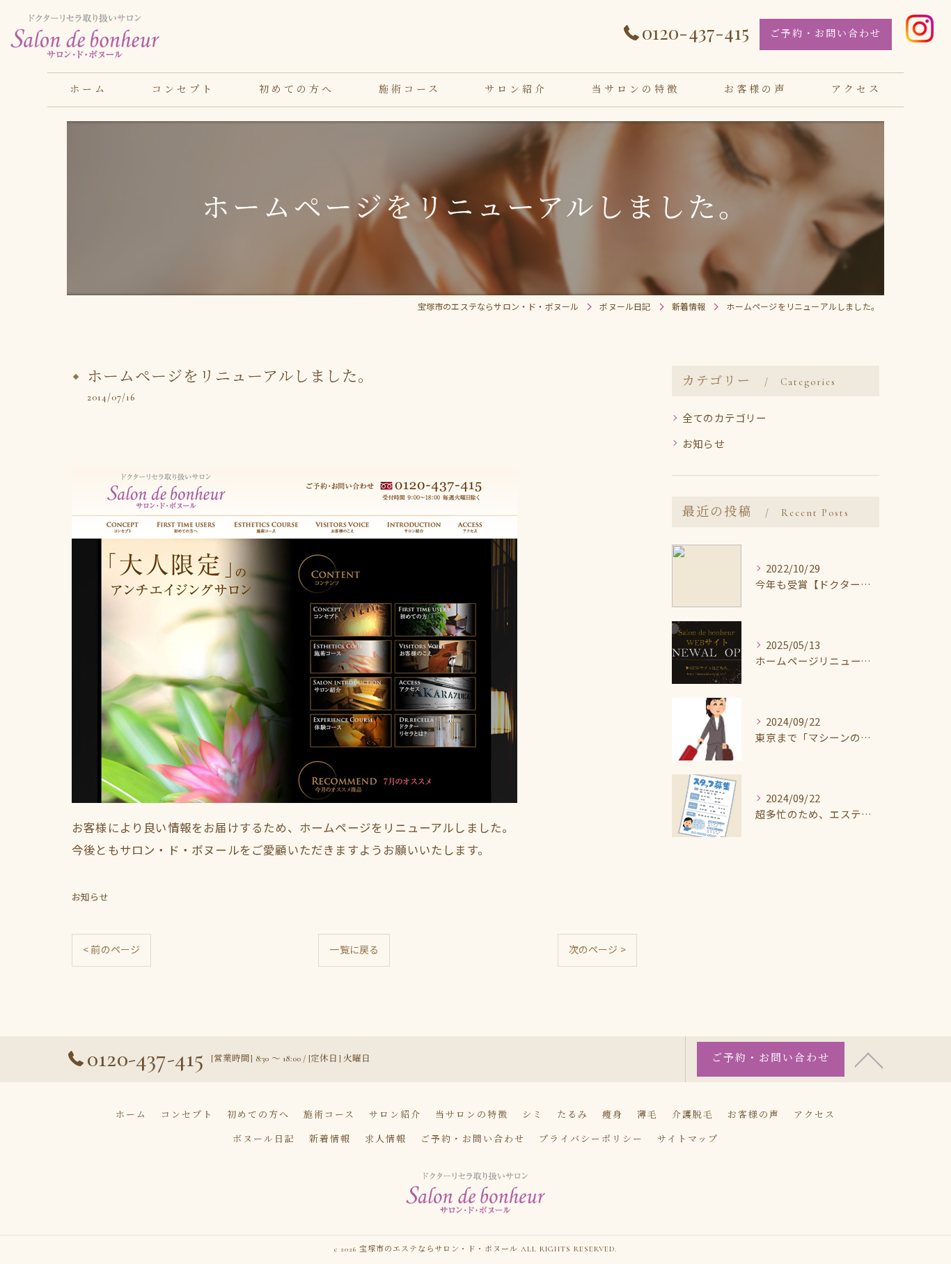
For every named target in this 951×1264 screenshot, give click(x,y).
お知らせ (90, 896)
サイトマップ (687, 1139)
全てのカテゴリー (724, 417)
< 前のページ (111, 949)
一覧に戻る (354, 949)
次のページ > (597, 949)
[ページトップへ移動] (869, 1059)
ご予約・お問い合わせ (825, 34)
